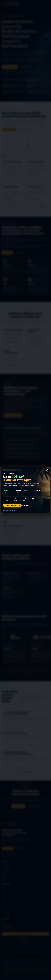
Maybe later (26, 505)
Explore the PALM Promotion (12, 505)
